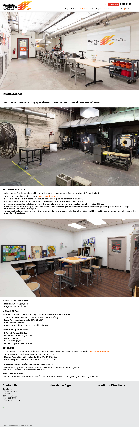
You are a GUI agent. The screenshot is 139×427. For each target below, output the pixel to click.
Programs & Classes (71, 9)
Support (98, 9)
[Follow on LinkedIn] (130, 4)
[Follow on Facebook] (121, 4)
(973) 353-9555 (9, 398)
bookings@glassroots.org (49, 196)
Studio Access (84, 9)
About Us (128, 9)
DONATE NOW (113, 4)
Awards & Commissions (110, 9)
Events (120, 9)
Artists (91, 9)
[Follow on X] (124, 4)
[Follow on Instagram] (127, 4)
